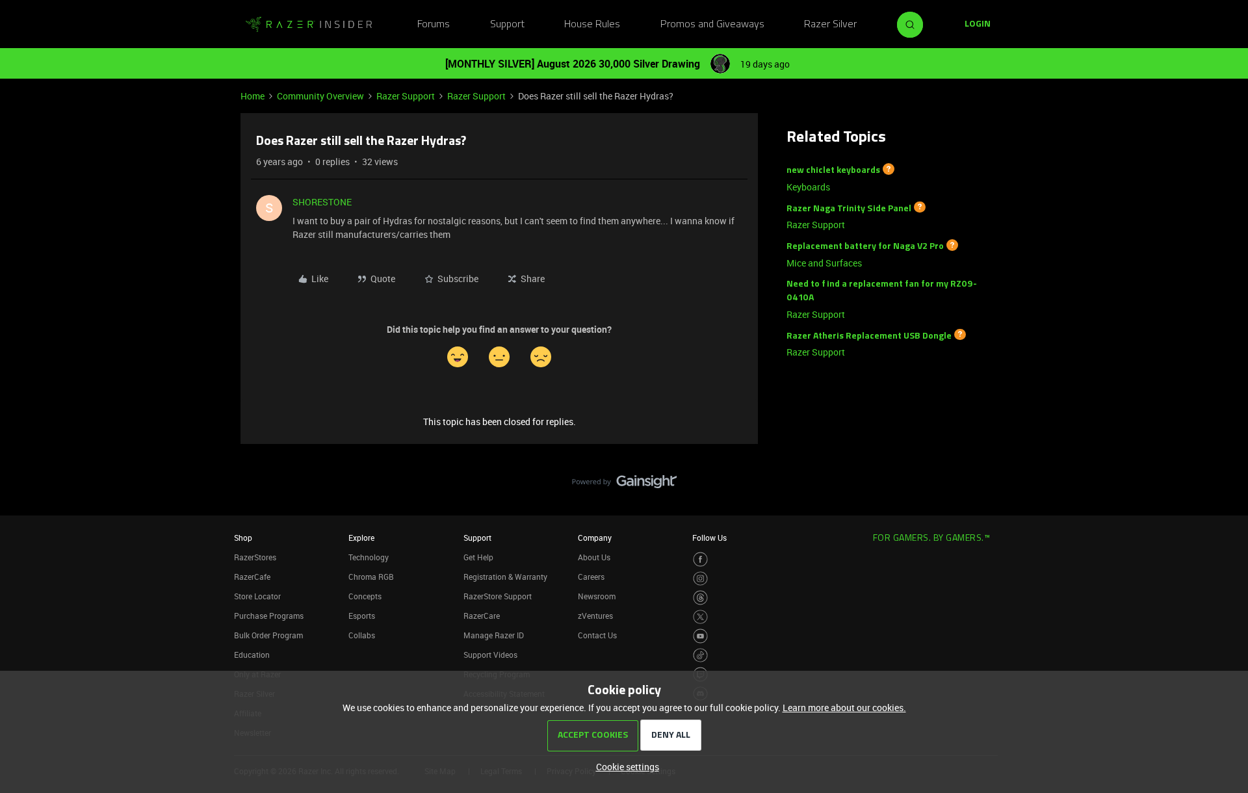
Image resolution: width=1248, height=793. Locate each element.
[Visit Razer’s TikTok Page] (700, 655)
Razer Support (405, 96)
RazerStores (255, 557)
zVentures (595, 615)
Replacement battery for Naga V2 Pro (865, 246)
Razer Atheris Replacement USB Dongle (869, 336)
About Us (594, 557)
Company (595, 537)
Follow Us (709, 537)
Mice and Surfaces (824, 263)
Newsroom (597, 596)
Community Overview (320, 96)
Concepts (365, 596)
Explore (361, 537)
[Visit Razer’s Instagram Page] (700, 579)
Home (252, 96)
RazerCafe (252, 576)
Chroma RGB (371, 576)
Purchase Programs (269, 615)
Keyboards (808, 187)
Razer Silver (830, 25)
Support (507, 25)
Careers (591, 576)
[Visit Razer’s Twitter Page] (700, 617)
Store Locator (257, 596)
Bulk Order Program (268, 635)
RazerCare (481, 615)
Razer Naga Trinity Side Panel (848, 208)
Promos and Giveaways (712, 25)
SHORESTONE (322, 202)
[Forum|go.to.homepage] (308, 25)
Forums (433, 25)
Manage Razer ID (493, 635)
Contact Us (597, 635)
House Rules (592, 25)
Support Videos (490, 654)
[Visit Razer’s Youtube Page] (700, 636)
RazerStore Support (497, 596)
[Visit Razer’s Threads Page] (700, 598)
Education (252, 654)
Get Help (478, 557)
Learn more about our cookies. (844, 707)
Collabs (361, 635)
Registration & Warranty (505, 576)
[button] (977, 25)
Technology (368, 557)
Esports (361, 615)
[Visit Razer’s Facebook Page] (700, 559)
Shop (243, 537)
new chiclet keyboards (833, 170)
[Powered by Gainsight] (624, 485)
